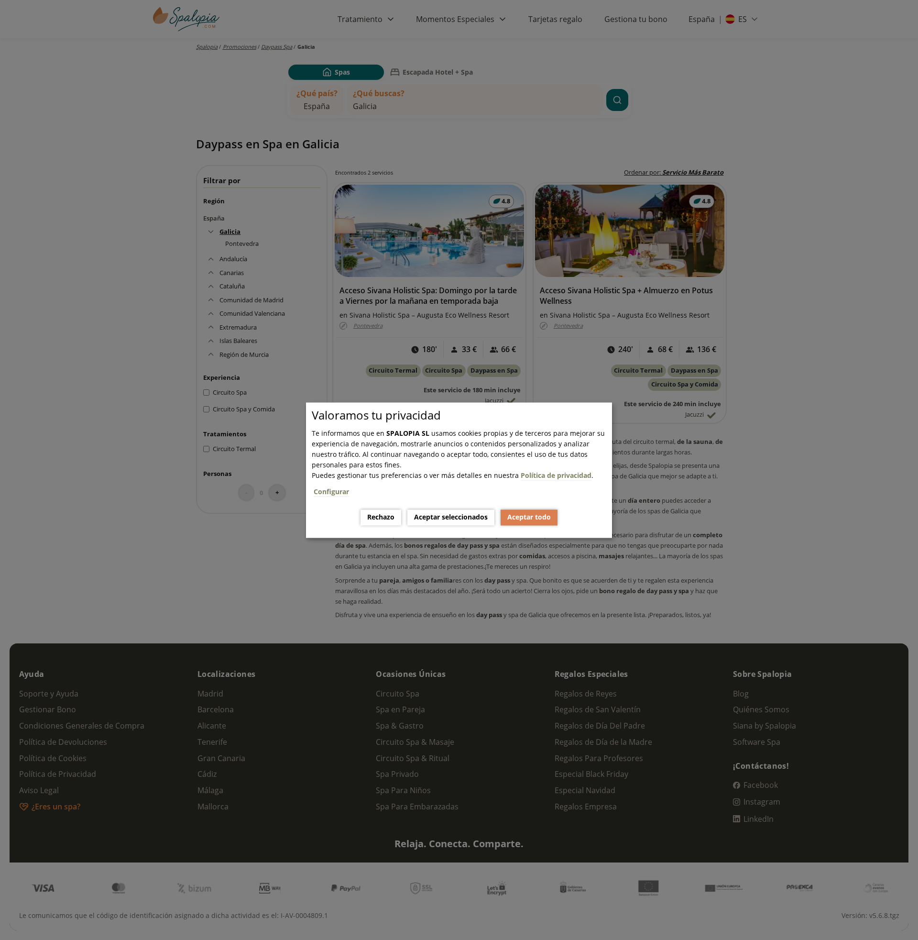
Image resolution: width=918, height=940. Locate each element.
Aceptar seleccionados (451, 517)
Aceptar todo (529, 517)
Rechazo (380, 517)
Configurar (331, 491)
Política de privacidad (556, 475)
